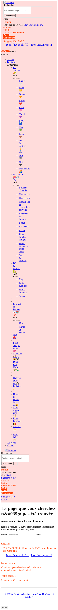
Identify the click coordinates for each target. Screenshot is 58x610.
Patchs (22, 230)
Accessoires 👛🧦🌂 (18, 177)
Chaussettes (24, 194)
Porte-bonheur (23, 290)
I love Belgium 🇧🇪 (17, 421)
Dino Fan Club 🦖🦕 (16, 366)
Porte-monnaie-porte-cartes (23, 247)
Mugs (21, 279)
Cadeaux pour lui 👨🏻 (17, 381)
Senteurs (23, 296)
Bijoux (22, 223)
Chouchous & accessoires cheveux (24, 206)
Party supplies (23, 284)
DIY (21, 323)
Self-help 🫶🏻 (15, 437)
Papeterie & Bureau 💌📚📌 (17, 309)
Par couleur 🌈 (16, 70)
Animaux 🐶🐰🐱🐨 (17, 356)
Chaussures (24, 198)
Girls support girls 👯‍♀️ (16, 411)
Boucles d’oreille (23, 189)
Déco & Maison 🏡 (16, 267)
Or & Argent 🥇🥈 (22, 146)
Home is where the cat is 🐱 (16, 399)
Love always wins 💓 (16, 347)
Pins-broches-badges (23, 237)
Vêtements (24, 226)
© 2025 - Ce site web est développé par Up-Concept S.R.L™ (29, 595)
